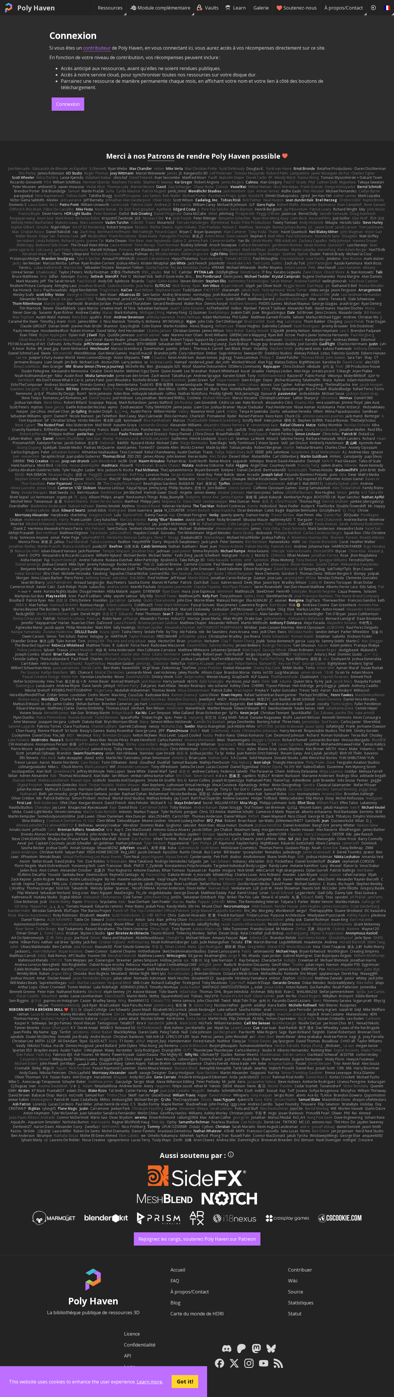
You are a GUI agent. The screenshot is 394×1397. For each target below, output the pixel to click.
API (127, 1356)
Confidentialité (139, 1345)
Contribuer (300, 1270)
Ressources (110, 8)
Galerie (261, 8)
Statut (294, 1313)
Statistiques (301, 1303)
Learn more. (150, 1382)
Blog (175, 1303)
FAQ (174, 1281)
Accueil (177, 1270)
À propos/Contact (343, 8)
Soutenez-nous (300, 8)
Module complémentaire (164, 8)
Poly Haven (36, 7)
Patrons (161, 156)
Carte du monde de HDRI (197, 1313)
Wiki (292, 1281)
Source (295, 1292)
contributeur (97, 48)
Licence (132, 1334)
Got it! (185, 1381)
